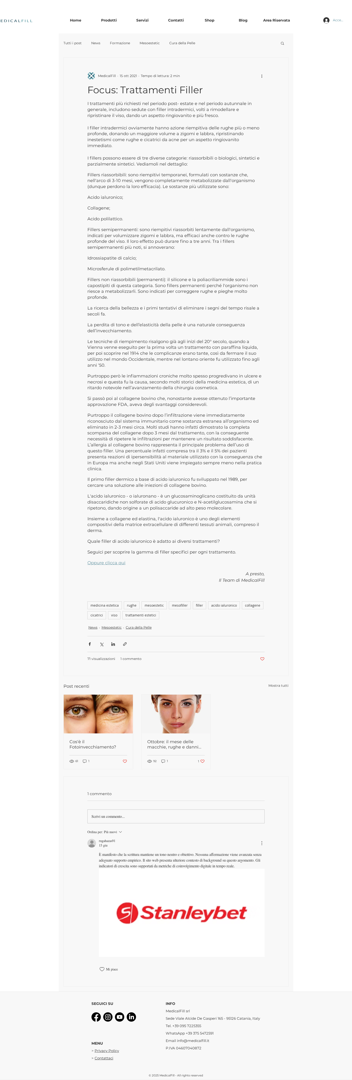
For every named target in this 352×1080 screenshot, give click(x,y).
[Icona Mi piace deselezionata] (102, 969)
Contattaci (104, 1058)
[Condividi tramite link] (125, 644)
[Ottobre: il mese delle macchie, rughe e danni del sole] (176, 714)
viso (114, 615)
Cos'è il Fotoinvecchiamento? (92, 744)
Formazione (120, 43)
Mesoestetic (150, 43)
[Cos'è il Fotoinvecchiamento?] (98, 714)
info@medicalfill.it (193, 1040)
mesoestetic (154, 605)
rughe (131, 605)
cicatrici (97, 615)
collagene (252, 605)
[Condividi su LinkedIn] (113, 644)
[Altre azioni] (262, 76)
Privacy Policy (107, 1050)
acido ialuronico (224, 605)
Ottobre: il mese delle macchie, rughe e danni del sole (173, 744)
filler (199, 605)
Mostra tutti (278, 685)
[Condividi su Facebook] (89, 644)
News (95, 43)
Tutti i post (72, 43)
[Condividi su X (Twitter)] (101, 644)
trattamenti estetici (140, 615)
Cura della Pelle (182, 43)
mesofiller (180, 605)
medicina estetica (105, 605)
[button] (282, 43)
